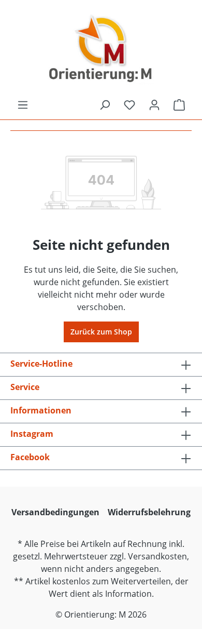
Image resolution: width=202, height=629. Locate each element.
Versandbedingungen (55, 512)
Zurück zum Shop (101, 332)
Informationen (40, 410)
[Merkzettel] (129, 105)
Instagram (31, 433)
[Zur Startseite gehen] (101, 49)
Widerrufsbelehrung (149, 512)
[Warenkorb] (179, 105)
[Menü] (22, 105)
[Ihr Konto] (154, 105)
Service (24, 387)
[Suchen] (104, 105)
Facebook (30, 457)
